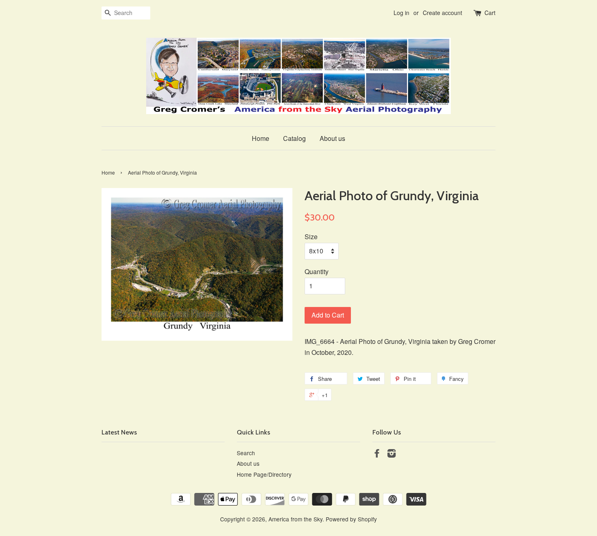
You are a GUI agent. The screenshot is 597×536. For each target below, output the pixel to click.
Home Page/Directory (264, 474)
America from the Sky (295, 519)
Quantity (317, 271)
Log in (401, 13)
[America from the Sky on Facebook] (376, 454)
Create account (442, 13)
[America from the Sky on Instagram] (391, 454)
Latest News (119, 432)
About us (332, 138)
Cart (490, 13)
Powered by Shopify (351, 519)
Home (260, 138)
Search (246, 453)
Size (311, 236)
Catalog (294, 138)
